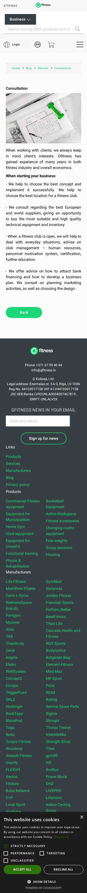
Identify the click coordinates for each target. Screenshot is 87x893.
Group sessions (59, 547)
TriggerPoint (16, 692)
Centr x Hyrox (17, 595)
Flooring (53, 554)
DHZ (50, 783)
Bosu (10, 734)
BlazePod (14, 720)
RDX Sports (55, 643)
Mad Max (54, 671)
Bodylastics (56, 650)
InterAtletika (56, 734)
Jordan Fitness (58, 595)
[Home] (43, 357)
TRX (9, 636)
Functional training (22, 553)
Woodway (14, 748)
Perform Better (58, 609)
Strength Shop (58, 741)
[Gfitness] (43, 7)
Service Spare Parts (62, 706)
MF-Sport (54, 678)
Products (13, 456)
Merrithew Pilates (20, 588)
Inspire (11, 657)
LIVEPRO (53, 790)
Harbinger (14, 706)
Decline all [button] (63, 869)
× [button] (81, 817)
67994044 (10, 5)
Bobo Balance (17, 790)
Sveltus (52, 769)
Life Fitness (16, 581)
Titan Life (54, 623)
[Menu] (80, 44)
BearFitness (56, 616)
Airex (10, 629)
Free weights (56, 540)
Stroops (52, 720)
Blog (10, 477)
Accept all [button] (22, 869)
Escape (12, 685)
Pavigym (13, 615)
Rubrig (51, 699)
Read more (61, 837)
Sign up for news (43, 438)
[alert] (43, 852)
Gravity (12, 762)
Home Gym (15, 526)
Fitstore (12, 783)
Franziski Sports (59, 602)
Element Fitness (59, 664)
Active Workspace (61, 514)
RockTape (14, 713)
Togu (10, 727)
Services (13, 463)
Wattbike (13, 811)
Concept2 (14, 678)
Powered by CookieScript (44, 888)
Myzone (12, 622)
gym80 (52, 755)
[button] (6, 846)
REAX (50, 692)
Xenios (11, 776)
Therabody (15, 643)
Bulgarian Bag (58, 657)
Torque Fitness (18, 741)
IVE (48, 762)
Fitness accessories (62, 521)
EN (37, 44)
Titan (50, 748)
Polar (50, 685)
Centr (10, 650)
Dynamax (54, 588)
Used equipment (19, 533)
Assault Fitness (19, 755)
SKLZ (10, 699)
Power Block (56, 776)
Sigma (51, 713)
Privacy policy (17, 484)
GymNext (54, 581)
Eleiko (11, 664)
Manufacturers (18, 470)
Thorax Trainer (58, 727)
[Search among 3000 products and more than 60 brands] (77, 28)
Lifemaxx (54, 797)
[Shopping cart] (51, 45)
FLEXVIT (13, 769)
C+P (9, 797)
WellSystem (16, 671)
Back (24, 312)
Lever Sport (15, 804)
